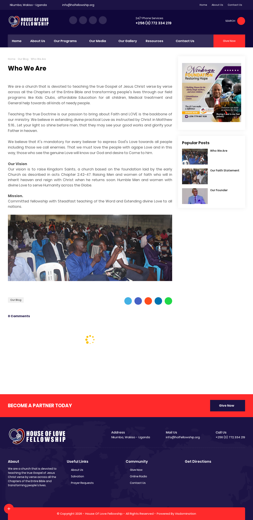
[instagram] (93, 20)
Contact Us (235, 5)
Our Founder (219, 190)
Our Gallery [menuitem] (127, 41)
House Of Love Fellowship (104, 514)
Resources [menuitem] (154, 41)
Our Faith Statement (224, 170)
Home (203, 5)
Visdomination (185, 514)
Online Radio (138, 476)
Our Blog (23, 59)
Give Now (226, 405)
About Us (217, 5)
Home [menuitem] (17, 41)
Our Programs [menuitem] (65, 41)
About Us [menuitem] (37, 41)
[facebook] (73, 20)
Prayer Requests (82, 483)
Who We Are (218, 151)
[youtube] (103, 20)
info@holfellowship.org (78, 5)
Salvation (77, 476)
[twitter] (83, 20)
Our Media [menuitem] (97, 41)
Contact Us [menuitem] (185, 41)
